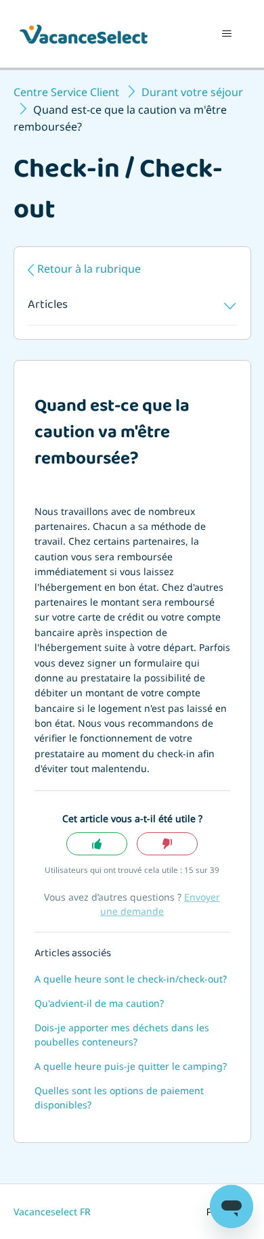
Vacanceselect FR (52, 1211)
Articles (48, 306)
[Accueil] (84, 34)
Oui (96, 844)
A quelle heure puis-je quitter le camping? (131, 1066)
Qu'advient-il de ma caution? (99, 1003)
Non (167, 844)
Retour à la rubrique (89, 268)
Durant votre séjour (192, 92)
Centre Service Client (66, 92)
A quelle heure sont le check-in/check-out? (131, 978)
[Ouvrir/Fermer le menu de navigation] (227, 34)
